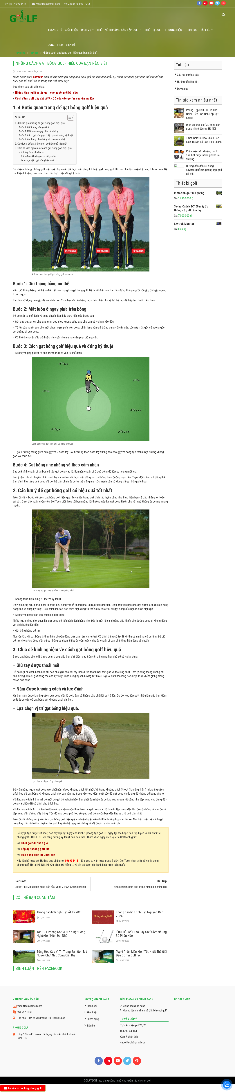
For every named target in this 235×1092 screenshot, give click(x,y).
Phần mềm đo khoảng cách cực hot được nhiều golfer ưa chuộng (203, 155)
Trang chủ (55, 30)
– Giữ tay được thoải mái (31, 152)
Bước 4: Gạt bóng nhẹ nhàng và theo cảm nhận (42, 139)
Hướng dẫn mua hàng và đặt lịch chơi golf (145, 1010)
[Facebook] (199, 3)
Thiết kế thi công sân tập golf (118, 30)
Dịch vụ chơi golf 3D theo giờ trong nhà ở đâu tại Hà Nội (203, 126)
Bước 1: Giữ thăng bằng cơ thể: (34, 127)
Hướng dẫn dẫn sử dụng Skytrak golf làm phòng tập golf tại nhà (204, 169)
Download (182, 88)
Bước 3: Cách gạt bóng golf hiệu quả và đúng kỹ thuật (46, 135)
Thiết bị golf (153, 30)
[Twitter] (217, 3)
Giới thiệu (71, 30)
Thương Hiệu (173, 30)
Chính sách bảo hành (134, 1006)
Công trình (55, 45)
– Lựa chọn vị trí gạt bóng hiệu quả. (37, 160)
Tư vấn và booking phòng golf (24, 1088)
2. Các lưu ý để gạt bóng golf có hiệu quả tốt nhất (41, 143)
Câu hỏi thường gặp (188, 75)
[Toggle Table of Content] (69, 118)
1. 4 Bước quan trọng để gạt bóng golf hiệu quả (40, 123)
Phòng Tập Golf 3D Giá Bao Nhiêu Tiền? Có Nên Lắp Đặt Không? (202, 114)
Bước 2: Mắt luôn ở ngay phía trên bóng (39, 131)
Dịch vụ (86, 30)
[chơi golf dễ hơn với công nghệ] (23, 15)
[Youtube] (211, 3)
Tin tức (192, 30)
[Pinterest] (223, 3)
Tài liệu (205, 30)
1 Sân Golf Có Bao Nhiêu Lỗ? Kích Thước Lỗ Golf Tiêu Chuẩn (204, 140)
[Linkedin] (205, 3)
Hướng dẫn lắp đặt (187, 82)
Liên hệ (70, 45)
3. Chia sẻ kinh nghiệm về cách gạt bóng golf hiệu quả (43, 148)
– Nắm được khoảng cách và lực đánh (38, 156)
